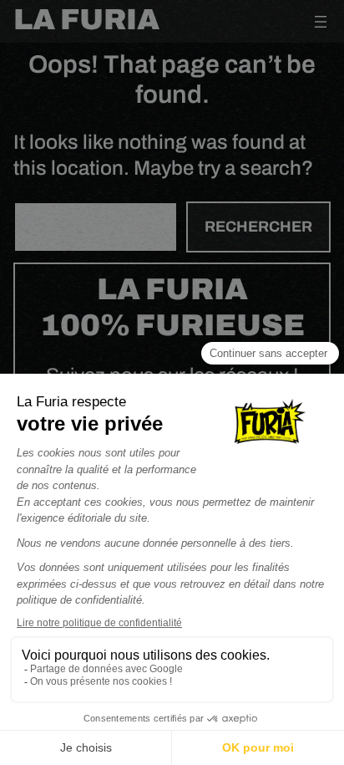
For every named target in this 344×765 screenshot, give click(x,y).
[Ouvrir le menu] (321, 22)
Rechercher (258, 226)
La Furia (86, 19)
